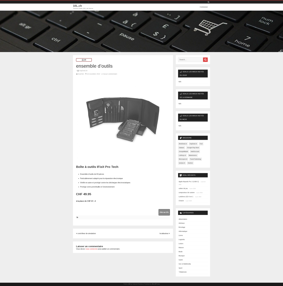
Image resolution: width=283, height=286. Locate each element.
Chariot (181, 201)
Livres (181, 235)
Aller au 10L (164, 212)
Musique (182, 256)
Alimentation (183, 219)
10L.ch (77, 5)
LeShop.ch (182, 155)
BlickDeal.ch (183, 144)
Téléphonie (183, 272)
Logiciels (182, 239)
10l (129, 284)
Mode (181, 252)
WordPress (156, 284)
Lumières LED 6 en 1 (186, 196)
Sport (180, 268)
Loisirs (181, 243)
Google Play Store (193, 147)
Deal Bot (81, 74)
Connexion (204, 7)
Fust (201, 144)
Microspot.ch (183, 159)
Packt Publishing (195, 159)
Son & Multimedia (185, 264)
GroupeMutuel (183, 151)
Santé (181, 260)
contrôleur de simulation (86, 233)
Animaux (182, 223)
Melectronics (193, 155)
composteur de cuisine (187, 192)
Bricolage (182, 227)
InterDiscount (195, 151)
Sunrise (190, 163)
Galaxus (181, 147)
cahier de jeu (183, 188)
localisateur (164, 233)
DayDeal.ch (83, 71)
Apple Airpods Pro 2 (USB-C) (189, 181)
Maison (181, 247)
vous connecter (91, 249)
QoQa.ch (182, 163)
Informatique (183, 231)
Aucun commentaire (110, 74)
